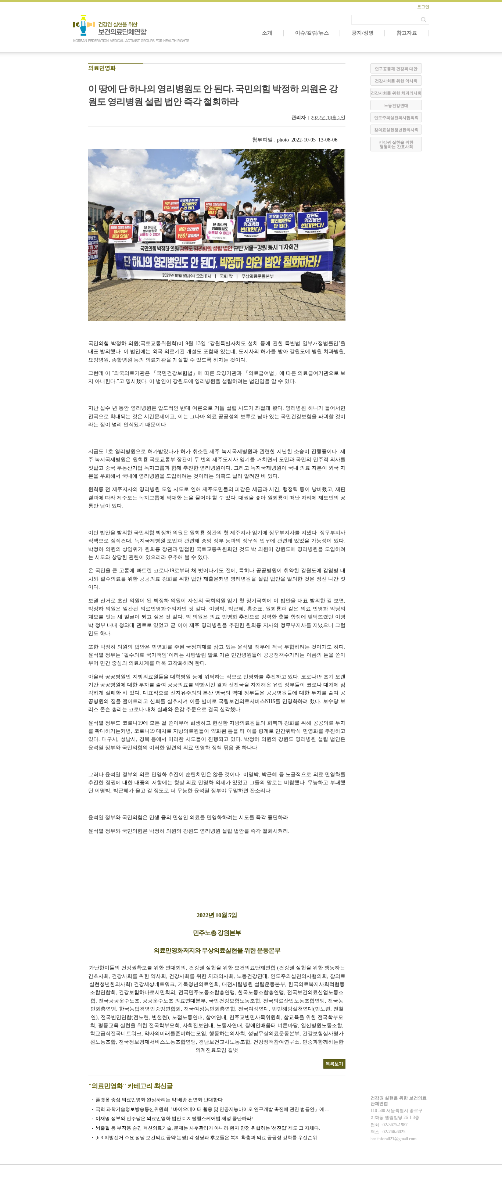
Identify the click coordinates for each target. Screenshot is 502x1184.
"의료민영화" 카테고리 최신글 (130, 1086)
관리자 (298, 117)
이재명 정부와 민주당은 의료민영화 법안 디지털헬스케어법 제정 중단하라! (174, 1118)
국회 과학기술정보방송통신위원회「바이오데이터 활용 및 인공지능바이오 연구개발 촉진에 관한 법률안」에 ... (212, 1109)
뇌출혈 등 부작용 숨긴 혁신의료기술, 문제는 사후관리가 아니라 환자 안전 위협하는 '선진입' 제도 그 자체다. (208, 1128)
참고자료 (407, 33)
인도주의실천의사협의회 (396, 117)
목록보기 (334, 1063)
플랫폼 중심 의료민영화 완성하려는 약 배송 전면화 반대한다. (160, 1099)
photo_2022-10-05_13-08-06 (307, 140)
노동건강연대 (396, 105)
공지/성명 (363, 33)
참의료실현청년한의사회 (396, 130)
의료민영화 (102, 68)
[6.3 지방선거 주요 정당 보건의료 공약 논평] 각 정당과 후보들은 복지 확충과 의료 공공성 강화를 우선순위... (208, 1137)
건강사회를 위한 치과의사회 (396, 93)
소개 (267, 33)
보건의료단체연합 (131, 29)
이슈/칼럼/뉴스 (312, 33)
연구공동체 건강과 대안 (396, 69)
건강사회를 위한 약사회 (396, 81)
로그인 (423, 6)
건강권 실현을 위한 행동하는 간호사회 (396, 144)
